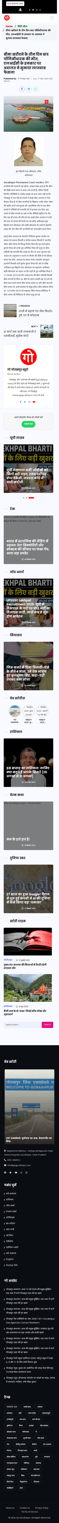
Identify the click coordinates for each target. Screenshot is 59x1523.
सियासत (36, 1481)
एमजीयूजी (10, 1419)
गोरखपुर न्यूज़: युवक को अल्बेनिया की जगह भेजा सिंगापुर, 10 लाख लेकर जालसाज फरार (30, 1370)
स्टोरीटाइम (10, 1217)
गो (36, 1431)
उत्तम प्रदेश (32, 1413)
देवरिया (34, 1444)
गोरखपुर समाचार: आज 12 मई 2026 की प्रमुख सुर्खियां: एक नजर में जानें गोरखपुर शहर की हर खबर (29, 1291)
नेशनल (9, 1450)
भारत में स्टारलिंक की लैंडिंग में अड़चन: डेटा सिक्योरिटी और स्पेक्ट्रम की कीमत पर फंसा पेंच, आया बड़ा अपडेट (27, 547)
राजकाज (47, 1456)
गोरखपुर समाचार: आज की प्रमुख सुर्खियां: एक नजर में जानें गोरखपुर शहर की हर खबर (30, 1301)
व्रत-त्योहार (10, 1223)
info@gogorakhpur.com (19, 1165)
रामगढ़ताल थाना (12, 1463)
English (9, 1259)
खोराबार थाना (11, 1431)
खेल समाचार (44, 1425)
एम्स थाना (23, 1419)
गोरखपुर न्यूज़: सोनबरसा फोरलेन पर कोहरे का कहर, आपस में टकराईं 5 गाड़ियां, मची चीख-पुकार (30, 1380)
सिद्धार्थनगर (23, 1481)
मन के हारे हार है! (18, 839)
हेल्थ (21, 1488)
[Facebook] (21, 402)
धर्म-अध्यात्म (11, 1193)
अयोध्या (39, 1407)
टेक (8, 1444)
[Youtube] (35, 402)
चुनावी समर (27, 1438)
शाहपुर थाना (11, 1475)
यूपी (36, 1456)
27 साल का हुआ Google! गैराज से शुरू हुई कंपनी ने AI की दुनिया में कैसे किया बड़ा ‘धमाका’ (28, 898)
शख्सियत (24, 1469)
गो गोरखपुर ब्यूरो (24, 79)
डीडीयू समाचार (21, 1444)
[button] (23, 497)
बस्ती (35, 1450)
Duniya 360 (11, 1265)
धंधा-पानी (10, 1229)
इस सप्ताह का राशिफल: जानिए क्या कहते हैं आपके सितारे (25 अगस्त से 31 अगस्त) (28, 772)
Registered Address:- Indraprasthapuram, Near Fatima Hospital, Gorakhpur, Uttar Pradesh (28, 1153)
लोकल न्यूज (10, 1469)
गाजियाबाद (25, 1431)
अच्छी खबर (27, 1407)
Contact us (25, 1508)
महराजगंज (25, 1456)
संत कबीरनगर (35, 1475)
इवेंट (20, 1413)
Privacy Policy (41, 1508)
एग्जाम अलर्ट (11, 1211)
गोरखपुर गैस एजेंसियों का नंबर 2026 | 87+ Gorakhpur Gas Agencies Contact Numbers (30, 1321)
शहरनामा (36, 1469)
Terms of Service (29, 1512)
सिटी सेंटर (22, 26)
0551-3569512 (13, 1160)
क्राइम (31, 1425)
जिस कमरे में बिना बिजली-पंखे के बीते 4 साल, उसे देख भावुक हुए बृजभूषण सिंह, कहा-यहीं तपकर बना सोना (27, 673)
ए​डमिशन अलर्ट (12, 1247)
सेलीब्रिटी (10, 1488)
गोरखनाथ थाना (12, 1438)
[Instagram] (30, 402)
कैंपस (21, 1425)
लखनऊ (38, 1463)
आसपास (9, 1413)
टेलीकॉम (9, 1241)
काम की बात (36, 1419)
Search (47, 1024)
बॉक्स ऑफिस (11, 1456)
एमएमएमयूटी (46, 1413)
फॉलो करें (28, 424)
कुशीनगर (10, 1425)
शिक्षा (22, 1475)
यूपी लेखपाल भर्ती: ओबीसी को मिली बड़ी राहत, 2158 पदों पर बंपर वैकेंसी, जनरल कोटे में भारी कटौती (27, 476)
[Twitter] (26, 402)
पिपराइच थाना (22, 1450)
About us (10, 1508)
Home (9, 26)
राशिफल (9, 1199)
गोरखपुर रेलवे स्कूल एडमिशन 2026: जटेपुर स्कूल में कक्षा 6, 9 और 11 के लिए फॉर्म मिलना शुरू (29, 1360)
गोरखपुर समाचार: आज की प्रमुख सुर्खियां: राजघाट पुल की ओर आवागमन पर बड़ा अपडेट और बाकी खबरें (29, 1330)
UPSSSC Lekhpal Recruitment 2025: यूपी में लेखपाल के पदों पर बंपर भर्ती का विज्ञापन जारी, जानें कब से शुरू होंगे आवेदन (28, 608)
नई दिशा (9, 1235)
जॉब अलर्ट (10, 1205)
